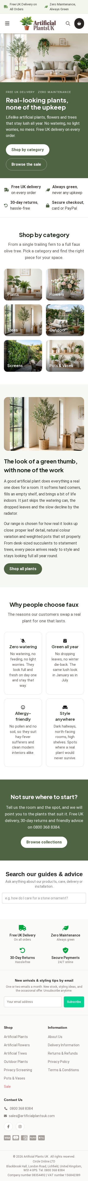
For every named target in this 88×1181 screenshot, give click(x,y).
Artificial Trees (15, 1053)
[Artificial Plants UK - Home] (38, 23)
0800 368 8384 (21, 1108)
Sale (7, 1087)
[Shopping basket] (79, 23)
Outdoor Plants (16, 1062)
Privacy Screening (18, 1070)
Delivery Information (63, 1045)
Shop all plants (22, 568)
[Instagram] (20, 1126)
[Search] (68, 23)
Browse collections (44, 842)
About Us (55, 1037)
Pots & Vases (14, 1078)
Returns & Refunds (63, 1053)
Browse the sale (26, 164)
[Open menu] (7, 23)
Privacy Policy (58, 1062)
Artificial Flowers (17, 1045)
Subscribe (74, 1002)
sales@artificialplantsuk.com (24, 1116)
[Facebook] (8, 1126)
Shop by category (27, 149)
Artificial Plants (16, 1037)
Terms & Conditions (63, 1070)
